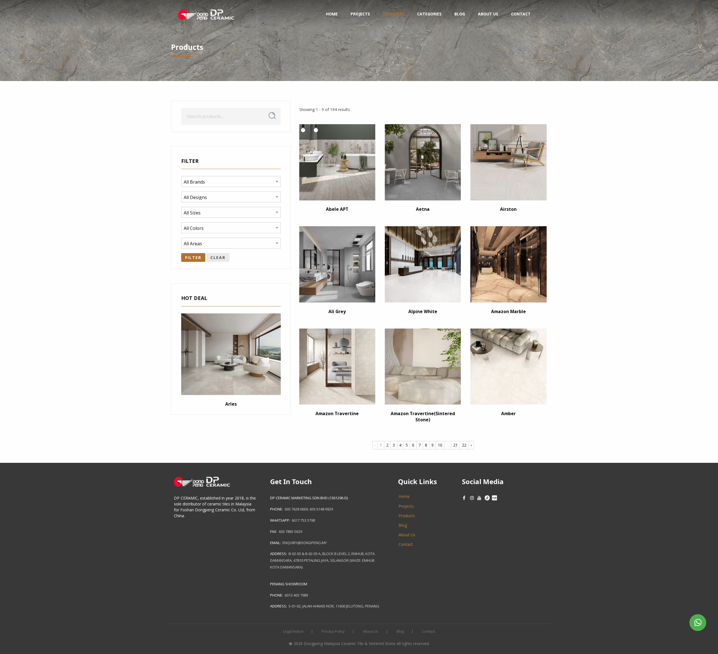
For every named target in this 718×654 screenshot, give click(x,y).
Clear (217, 257)
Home (332, 14)
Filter (193, 257)
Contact (521, 14)
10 (440, 445)
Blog (459, 14)
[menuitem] (206, 14)
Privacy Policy (333, 631)
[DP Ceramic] (206, 14)
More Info (337, 174)
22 (464, 445)
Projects (360, 14)
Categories (429, 14)
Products (393, 14)
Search (272, 115)
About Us (488, 14)
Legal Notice (293, 631)
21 (455, 445)
